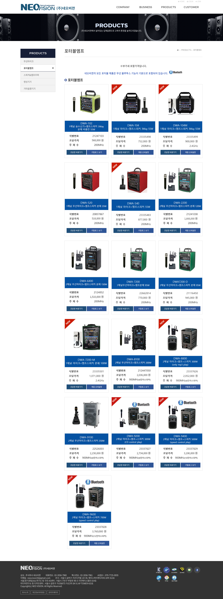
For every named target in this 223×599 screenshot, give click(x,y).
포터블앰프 (29, 68)
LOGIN (190, 1)
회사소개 (25, 592)
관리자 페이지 (53, 592)
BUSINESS (145, 7)
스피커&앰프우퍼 (31, 74)
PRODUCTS (168, 7)
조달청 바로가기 (76, 152)
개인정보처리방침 (38, 592)
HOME (182, 1)
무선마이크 (29, 61)
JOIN (199, 1)
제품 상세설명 (143, 152)
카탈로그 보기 (96, 152)
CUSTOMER (191, 7)
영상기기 (28, 81)
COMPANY (123, 7)
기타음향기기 (29, 88)
